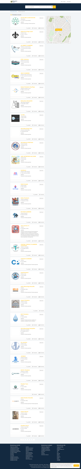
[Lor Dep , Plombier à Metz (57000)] (15, 118)
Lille (57, 451)
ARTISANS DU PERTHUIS (27, 142)
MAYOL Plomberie (25, 370)
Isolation (27, 446)
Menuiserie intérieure (29, 450)
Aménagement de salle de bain (15, 451)
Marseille (58, 453)
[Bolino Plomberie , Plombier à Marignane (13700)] (15, 201)
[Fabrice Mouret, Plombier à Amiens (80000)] (15, 415)
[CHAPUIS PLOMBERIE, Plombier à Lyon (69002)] (15, 262)
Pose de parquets (29, 454)
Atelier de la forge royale (27, 31)
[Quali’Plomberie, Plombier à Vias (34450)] (15, 276)
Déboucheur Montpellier (27, 101)
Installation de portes (13, 459)
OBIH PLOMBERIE (25, 73)
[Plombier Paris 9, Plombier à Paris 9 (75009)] (15, 429)
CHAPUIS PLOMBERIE (26, 258)
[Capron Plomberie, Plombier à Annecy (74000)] (15, 304)
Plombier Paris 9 (25, 425)
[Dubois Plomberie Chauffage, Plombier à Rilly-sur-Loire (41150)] (15, 90)
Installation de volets (13, 460)
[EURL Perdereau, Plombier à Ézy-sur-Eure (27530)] (15, 63)
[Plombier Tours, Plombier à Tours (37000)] (15, 387)
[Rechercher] (54, 6)
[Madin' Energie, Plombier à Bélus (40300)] (15, 188)
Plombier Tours (24, 384)
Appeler (29, 28)
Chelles (58, 450)
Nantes (58, 454)
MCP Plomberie (24, 314)
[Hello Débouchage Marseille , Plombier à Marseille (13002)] (15, 290)
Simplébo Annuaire (46, 467)
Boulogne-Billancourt (60, 449)
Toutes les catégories (45, 446)
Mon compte (63, 1)
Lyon (58, 452)
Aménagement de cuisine (14, 449)
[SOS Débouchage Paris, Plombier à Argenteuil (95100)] (15, 132)
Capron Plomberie (25, 300)
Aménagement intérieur (45, 448)
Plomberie (43, 453)
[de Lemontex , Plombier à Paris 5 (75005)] (15, 346)
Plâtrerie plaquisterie (29, 453)
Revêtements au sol (29, 455)
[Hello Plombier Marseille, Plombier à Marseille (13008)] (15, 401)
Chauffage (12, 454)
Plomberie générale (29, 452)
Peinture (27, 451)
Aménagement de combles (14, 448)
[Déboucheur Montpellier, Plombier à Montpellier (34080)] (15, 104)
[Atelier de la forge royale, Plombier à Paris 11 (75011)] (15, 35)
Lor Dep (23, 114)
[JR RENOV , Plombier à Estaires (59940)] (15, 360)
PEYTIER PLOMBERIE (26, 212)
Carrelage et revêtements (45, 449)
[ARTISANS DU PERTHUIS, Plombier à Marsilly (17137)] (15, 146)
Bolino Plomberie (25, 198)
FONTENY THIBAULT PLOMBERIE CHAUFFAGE (29, 245)
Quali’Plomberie (24, 272)
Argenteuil (58, 448)
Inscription (69, 1)
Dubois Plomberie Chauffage (28, 87)
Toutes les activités (14, 446)
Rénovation (28, 457)
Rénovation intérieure (45, 454)
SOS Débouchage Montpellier (28, 328)
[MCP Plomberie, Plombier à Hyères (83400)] (15, 318)
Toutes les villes (60, 446)
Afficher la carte (58, 29)
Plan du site (41, 464)
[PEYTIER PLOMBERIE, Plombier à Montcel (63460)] (15, 215)
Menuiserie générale (29, 449)
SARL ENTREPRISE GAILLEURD (28, 156)
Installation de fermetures (45, 450)
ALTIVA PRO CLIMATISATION (28, 17)
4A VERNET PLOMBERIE (27, 45)
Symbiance (23, 170)
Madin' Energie (24, 184)
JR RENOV (23, 356)
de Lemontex (24, 342)
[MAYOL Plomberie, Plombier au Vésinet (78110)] (15, 374)
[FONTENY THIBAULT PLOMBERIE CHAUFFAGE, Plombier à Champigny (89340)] (15, 248)
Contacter (35, 28)
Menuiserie (43, 451)
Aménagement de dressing (14, 450)
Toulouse (58, 459)
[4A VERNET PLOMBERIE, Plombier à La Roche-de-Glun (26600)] (15, 49)
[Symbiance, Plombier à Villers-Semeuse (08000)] (15, 174)
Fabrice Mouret (24, 411)
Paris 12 (58, 455)
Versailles (58, 460)
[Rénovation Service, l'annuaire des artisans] (14, 1)
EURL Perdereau (25, 59)
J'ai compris (76, 465)
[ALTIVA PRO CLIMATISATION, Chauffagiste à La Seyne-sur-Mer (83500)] (15, 21)
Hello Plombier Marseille (27, 397)
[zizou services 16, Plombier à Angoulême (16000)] (15, 229)
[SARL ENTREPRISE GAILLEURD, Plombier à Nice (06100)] (15, 160)
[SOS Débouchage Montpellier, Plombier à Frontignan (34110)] (15, 332)
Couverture (12, 455)
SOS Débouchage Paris (26, 128)
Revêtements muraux (29, 456)
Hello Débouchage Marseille (27, 286)
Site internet (42, 28)
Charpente (12, 453)
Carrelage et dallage (13, 452)
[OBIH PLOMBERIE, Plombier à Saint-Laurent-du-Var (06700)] (15, 77)
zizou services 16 (25, 225)
